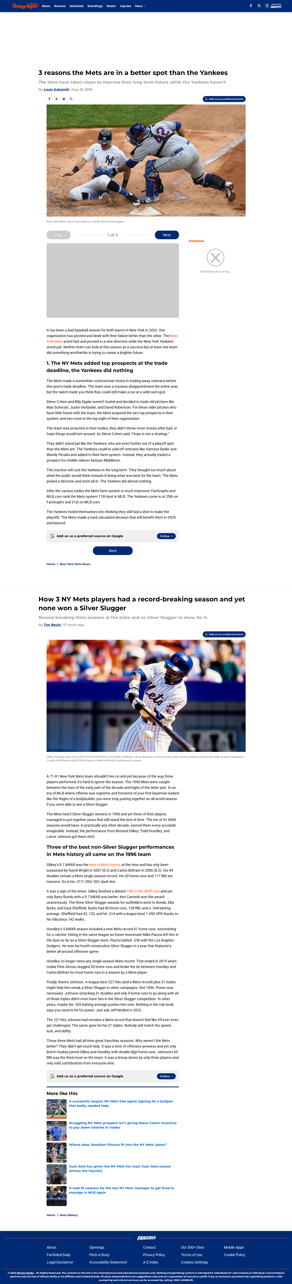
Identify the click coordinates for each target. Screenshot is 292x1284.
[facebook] (251, 5)
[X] (259, 5)
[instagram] (267, 5)
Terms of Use (191, 1255)
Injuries (125, 6)
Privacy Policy (154, 1255)
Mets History (69, 1215)
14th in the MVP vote (143, 891)
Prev (58, 235)
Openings (96, 1247)
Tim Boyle (52, 625)
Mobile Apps (234, 1247)
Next (167, 235)
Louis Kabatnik (56, 89)
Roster (111, 6)
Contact (149, 1247)
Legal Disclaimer (60, 1262)
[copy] (71, 99)
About (51, 1247)
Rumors (60, 6)
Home (51, 564)
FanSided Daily (58, 1255)
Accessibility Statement (108, 1262)
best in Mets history (105, 865)
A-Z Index (150, 1262)
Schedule (76, 6)
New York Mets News (75, 564)
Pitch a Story (99, 1255)
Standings (95, 6)
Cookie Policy (234, 1255)
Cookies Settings (194, 1262)
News (46, 6)
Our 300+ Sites (192, 1247)
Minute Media (25, 1272)
